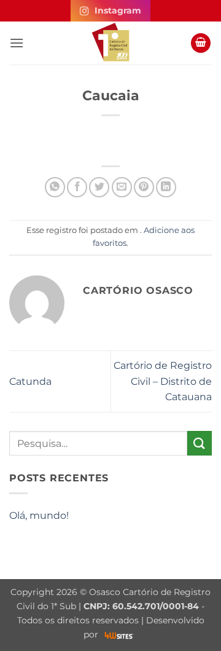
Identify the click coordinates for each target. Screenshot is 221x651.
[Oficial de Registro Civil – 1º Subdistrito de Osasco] (110, 43)
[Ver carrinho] (201, 43)
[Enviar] (199, 443)
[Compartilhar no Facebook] (77, 187)
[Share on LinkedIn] (166, 187)
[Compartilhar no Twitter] (99, 187)
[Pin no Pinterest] (144, 187)
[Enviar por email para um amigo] (122, 187)
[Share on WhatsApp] (55, 187)
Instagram (118, 10)
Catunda (30, 381)
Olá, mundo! (39, 515)
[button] (16, 43)
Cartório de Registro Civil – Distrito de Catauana (163, 381)
